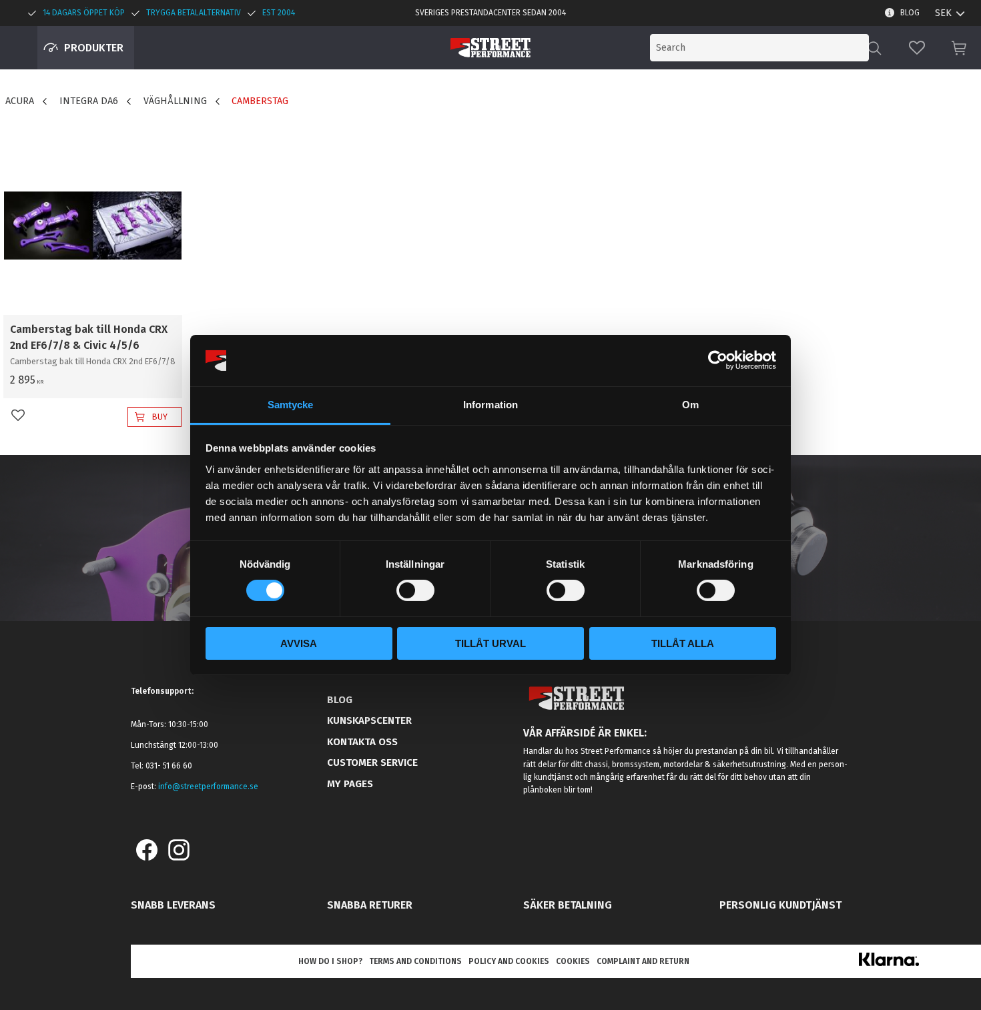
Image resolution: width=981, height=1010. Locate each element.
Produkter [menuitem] (93, 47)
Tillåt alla (682, 643)
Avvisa (298, 643)
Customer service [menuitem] (372, 762)
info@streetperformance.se (208, 786)
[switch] (415, 590)
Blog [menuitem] (910, 12)
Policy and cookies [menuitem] (508, 961)
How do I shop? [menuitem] (330, 961)
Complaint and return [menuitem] (643, 961)
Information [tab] (490, 404)
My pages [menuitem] (350, 784)
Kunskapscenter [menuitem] (369, 720)
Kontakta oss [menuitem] (362, 742)
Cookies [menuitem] (573, 961)
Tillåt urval (490, 643)
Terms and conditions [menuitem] (415, 961)
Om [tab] (690, 404)
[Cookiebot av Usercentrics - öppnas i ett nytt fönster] (717, 360)
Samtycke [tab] (291, 404)
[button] (917, 47)
